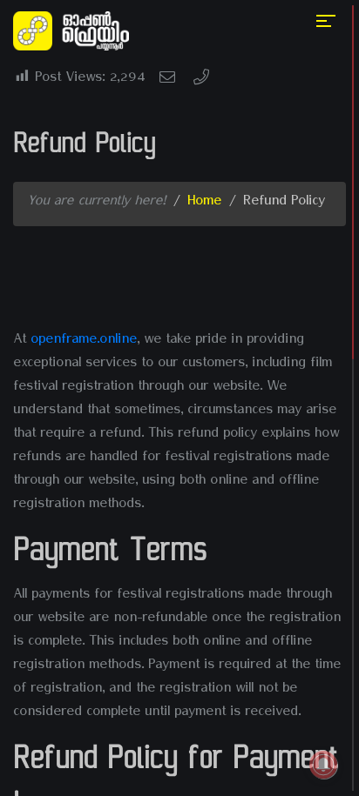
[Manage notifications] (323, 765)
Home (204, 203)
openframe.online (83, 341)
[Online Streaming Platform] (74, 32)
